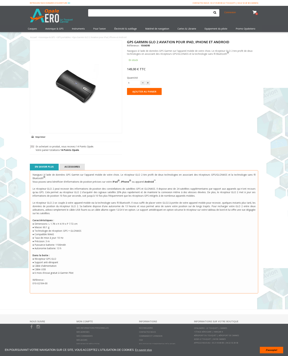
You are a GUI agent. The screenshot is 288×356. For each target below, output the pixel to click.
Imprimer (40, 136)
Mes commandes (84, 336)
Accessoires (72, 166)
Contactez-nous (200, 3)
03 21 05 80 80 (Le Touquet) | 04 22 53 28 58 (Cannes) (234, 3)
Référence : (133, 45)
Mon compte (84, 321)
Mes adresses (82, 332)
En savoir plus (44, 166)
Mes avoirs (81, 340)
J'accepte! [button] (271, 350)
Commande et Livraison (150, 336)
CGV (141, 340)
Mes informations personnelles (92, 328)
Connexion (230, 12)
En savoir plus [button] (143, 349)
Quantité (132, 77)
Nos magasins (146, 328)
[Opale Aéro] (56, 16)
